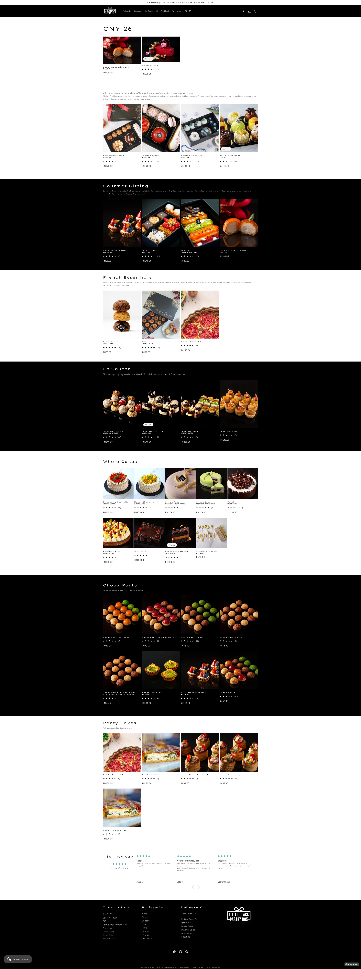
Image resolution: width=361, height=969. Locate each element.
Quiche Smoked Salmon (194, 342)
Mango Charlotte (144, 502)
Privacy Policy (108, 931)
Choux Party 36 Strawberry (158, 637)
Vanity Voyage (150, 155)
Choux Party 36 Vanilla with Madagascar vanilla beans (119, 693)
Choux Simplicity (113, 342)
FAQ (104, 921)
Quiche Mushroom (152, 775)
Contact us (107, 928)
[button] (243, 11)
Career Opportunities (111, 918)
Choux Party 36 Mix (231, 637)
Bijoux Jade (203, 502)
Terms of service (197, 967)
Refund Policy (108, 935)
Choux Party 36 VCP (192, 637)
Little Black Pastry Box (156, 967)
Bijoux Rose (172, 502)
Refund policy (184, 967)
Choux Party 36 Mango (116, 637)
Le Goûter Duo (189, 431)
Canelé (146, 342)
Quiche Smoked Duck (115, 830)
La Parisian (149, 250)
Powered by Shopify (170, 967)
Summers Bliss (111, 552)
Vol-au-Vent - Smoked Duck (197, 775)
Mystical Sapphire (191, 155)
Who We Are (108, 914)
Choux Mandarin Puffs (116, 67)
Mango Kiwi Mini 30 (153, 693)
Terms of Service (109, 938)
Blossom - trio (150, 65)
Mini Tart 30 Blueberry (194, 693)
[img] (119, 864)
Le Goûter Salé (228, 431)
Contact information (213, 967)
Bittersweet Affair (113, 155)
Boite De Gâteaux (230, 155)
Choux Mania (227, 693)
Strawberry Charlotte (115, 502)
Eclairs (185, 250)
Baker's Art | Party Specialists (115, 924)
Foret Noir (233, 502)
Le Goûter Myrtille (153, 431)
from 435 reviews (119, 868)
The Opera (140, 552)
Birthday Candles (206, 552)
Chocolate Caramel (176, 552)
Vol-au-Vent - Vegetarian (234, 775)
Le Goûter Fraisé (113, 431)
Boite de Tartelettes (115, 250)
